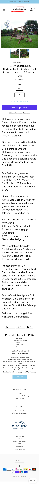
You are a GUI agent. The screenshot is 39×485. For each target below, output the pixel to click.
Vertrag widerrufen (19, 449)
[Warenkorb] (35, 9)
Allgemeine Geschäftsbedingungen (19, 396)
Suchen (19, 393)
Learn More (20, 377)
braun (19, 88)
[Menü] (4, 9)
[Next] (37, 34)
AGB (19, 444)
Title (19, 85)
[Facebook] (19, 466)
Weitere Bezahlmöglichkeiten (19, 113)
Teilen (22, 327)
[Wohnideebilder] (19, 9)
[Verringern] (16, 95)
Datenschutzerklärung (19, 441)
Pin (31, 327)
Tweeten (11, 327)
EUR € (18, 460)
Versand (19, 439)
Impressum (19, 447)
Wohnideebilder (22, 476)
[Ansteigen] (23, 95)
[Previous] (2, 34)
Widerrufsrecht (19, 398)
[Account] (31, 9)
